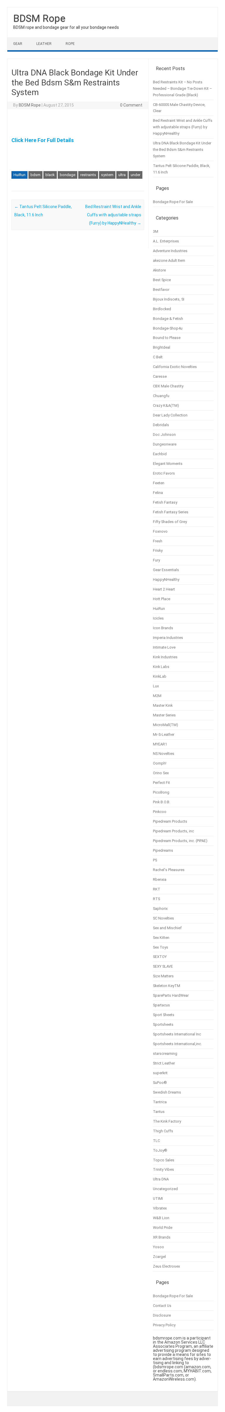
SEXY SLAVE (163, 966)
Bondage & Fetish (168, 318)
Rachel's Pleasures (169, 870)
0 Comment (131, 105)
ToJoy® (160, 1150)
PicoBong (161, 792)
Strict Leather (164, 1063)
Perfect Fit (161, 782)
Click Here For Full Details (42, 140)
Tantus (159, 1111)
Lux (156, 686)
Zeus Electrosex (166, 1266)
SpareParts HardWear (171, 995)
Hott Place (161, 599)
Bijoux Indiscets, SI (168, 299)
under (135, 175)
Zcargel (159, 1256)
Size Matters (163, 976)
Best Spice (162, 280)
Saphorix (160, 908)
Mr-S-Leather (163, 734)
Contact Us (162, 1305)
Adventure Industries (170, 251)
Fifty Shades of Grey (170, 521)
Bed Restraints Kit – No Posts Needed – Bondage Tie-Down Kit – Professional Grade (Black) (182, 88)
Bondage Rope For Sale (173, 202)
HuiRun (19, 175)
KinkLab (159, 676)
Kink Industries (165, 657)
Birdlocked (162, 309)
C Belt (158, 357)
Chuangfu (161, 396)
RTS (156, 899)
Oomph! (159, 763)
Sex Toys (160, 947)
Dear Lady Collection (170, 415)
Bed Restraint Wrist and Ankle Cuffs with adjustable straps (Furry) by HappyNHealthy (113, 214)
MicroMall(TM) (165, 725)
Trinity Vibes (163, 1169)
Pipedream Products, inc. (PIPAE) (180, 841)
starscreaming (165, 1053)
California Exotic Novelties (175, 367)
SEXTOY (160, 956)
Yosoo (158, 1247)
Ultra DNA (161, 1179)
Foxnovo (160, 531)
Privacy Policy (164, 1325)
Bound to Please (166, 337)
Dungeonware (164, 444)
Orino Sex (161, 773)
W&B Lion (161, 1218)
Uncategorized (165, 1189)
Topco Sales (163, 1160)
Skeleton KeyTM (166, 985)
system (107, 175)
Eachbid (160, 454)
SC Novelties (163, 918)
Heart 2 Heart (164, 589)
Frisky (158, 550)
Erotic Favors (164, 473)
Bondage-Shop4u (168, 328)
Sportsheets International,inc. (177, 1044)
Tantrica (160, 1102)
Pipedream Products (170, 821)
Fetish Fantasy (165, 502)
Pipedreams (163, 850)
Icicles (158, 618)
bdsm (35, 175)
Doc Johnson (164, 434)
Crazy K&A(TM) (166, 405)
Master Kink (163, 705)
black (50, 175)
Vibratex (160, 1208)
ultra (122, 175)
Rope (70, 44)
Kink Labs (161, 666)
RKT (156, 889)
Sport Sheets (163, 1015)
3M (155, 231)
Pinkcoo (159, 811)
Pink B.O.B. (161, 802)
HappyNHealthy (166, 579)
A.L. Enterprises (166, 241)
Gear (17, 44)
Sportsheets (163, 1024)
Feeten (158, 483)
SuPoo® (160, 1082)
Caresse (160, 376)
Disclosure (162, 1315)
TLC (156, 1140)
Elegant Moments (168, 463)
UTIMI (158, 1198)
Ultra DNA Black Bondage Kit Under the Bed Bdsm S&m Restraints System (182, 149)
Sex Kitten (161, 937)
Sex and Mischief (167, 928)
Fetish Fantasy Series (170, 512)
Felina (158, 492)
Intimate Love (164, 647)
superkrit (160, 1073)
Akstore (159, 270)
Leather (44, 44)
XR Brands (162, 1237)
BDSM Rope (39, 18)
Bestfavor (161, 289)
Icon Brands (163, 628)
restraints (88, 175)
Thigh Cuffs (163, 1131)
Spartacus (161, 1005)
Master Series (164, 715)
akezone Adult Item (169, 260)
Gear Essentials (166, 570)
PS (155, 860)
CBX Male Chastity (168, 386)
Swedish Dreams (167, 1092)
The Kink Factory (167, 1121)
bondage (67, 175)
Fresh (157, 541)
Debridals (161, 425)
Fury (156, 560)
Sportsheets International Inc (177, 1034)
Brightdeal (161, 347)
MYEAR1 (160, 744)
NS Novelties (163, 753)
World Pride (162, 1227)
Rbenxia (159, 879)
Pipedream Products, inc (173, 831)
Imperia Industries (168, 637)
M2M (157, 696)
